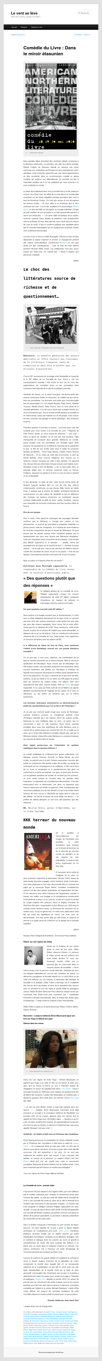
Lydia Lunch (64, 1230)
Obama (64, 242)
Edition (61, 1314)
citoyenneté (43, 1314)
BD (29, 1314)
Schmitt (26, 1341)
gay (31, 1332)
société (51, 1321)
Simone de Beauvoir (47, 1341)
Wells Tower (72, 1341)
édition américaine (44, 1330)
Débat (50, 1314)
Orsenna (63, 1336)
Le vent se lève (24, 13)
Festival (26, 1316)
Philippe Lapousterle (30, 1339)
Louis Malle (71, 1334)
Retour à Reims (63, 1339)
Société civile (59, 1321)
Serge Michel (34, 1341)
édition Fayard (57, 1330)
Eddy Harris (33, 1330)
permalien (60, 1343)
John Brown (66, 1088)
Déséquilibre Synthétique (60, 1327)
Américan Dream (66, 1323)
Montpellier (54, 1318)
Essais (67, 1314)
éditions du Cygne (69, 1330)
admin (76, 1321)
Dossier (55, 1314)
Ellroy (67, 684)
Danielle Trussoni (35, 1327)
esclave (26, 1332)
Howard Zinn (41, 1279)
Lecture (36, 1316)
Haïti (31, 1316)
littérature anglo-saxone (56, 1316)
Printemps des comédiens (48, 1339)
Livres (47, 1318)
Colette (45, 1325)
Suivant (87, 34)
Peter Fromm (71, 1336)
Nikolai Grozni (49, 1336)
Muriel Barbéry (38, 1336)
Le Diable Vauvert (47, 1334)
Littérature (43, 1316)
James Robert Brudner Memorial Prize (56, 1332)
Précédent (77, 34)
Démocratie (46, 1327)
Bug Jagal (74, 1097)
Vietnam (68, 1321)
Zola (35, 1343)
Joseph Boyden (34, 1334)
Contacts (24, 27)
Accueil (14, 27)
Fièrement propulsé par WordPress (51, 1352)
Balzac (31, 1325)
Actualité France (49, 1312)
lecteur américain (60, 1334)
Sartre (72, 1339)
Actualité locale (61, 1312)
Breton (26, 1161)
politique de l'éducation (31, 1321)
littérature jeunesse (38, 1318)
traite (56, 1341)
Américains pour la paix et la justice (46, 1323)
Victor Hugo (63, 1341)
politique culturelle (65, 1318)
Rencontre (44, 1321)
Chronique (34, 1314)
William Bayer (28, 1343)
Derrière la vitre (36, 27)
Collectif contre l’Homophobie (58, 1325)
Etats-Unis (74, 1314)
